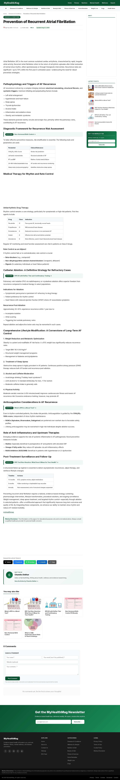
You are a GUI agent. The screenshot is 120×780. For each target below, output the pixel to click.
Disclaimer (109, 777)
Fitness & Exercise (69, 8)
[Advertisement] (43, 45)
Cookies (102, 777)
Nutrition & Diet (45, 8)
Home (70, 3)
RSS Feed (44, 754)
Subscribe (102, 144)
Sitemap (43, 751)
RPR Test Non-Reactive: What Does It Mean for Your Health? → (36, 462)
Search (113, 3)
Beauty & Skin (57, 8)
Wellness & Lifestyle (32, 8)
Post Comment (12, 678)
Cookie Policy (98, 748)
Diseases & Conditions (16, 8)
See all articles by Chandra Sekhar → (26, 581)
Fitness (76, 3)
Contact (116, 777)
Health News (111, 8)
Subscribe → (78, 722)
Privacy (92, 777)
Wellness (105, 3)
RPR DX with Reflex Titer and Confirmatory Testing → (33, 276)
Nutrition (84, 3)
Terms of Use (98, 744)
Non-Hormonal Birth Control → (25, 134)
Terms (97, 777)
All (6, 8)
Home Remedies (83, 8)
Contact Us (44, 748)
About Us (44, 744)
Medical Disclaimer (99, 751)
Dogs (102, 8)
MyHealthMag (11, 3)
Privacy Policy (98, 741)
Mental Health (94, 3)
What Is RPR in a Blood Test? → (25, 408)
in (42, 562)
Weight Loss (94, 8)
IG (13, 751)
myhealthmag (8, 512)
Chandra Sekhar (22, 575)
